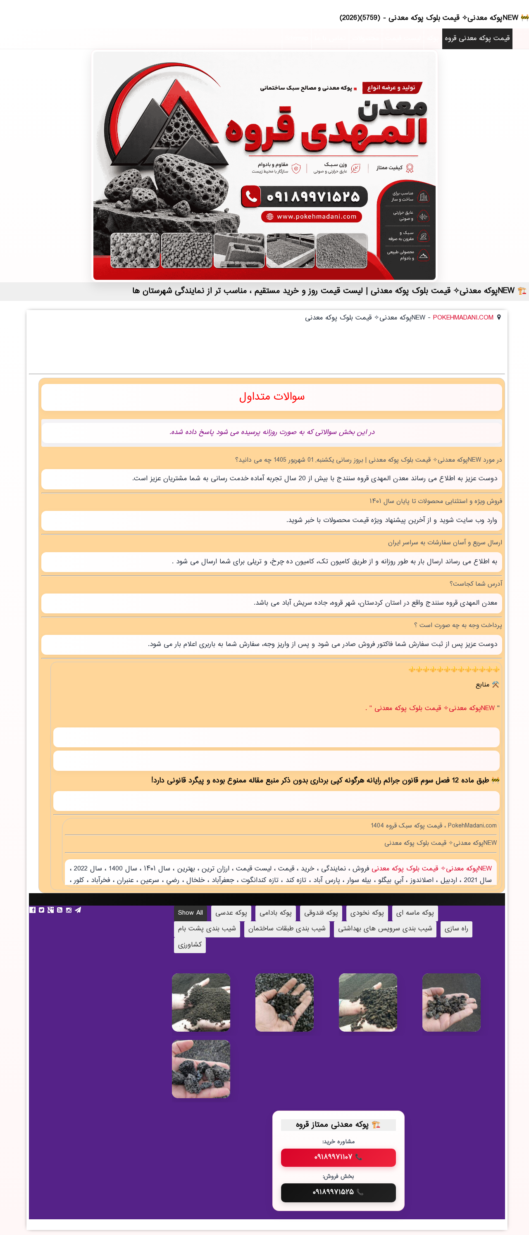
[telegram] (79, 910)
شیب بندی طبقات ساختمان (287, 929)
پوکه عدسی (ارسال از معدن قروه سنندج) (296, 1008)
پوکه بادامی (276, 913)
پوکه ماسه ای (415, 913)
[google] (51, 910)
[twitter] (42, 910)
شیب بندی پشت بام (207, 929)
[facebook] (33, 910)
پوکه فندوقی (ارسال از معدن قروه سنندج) (464, 1008)
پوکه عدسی (231, 913)
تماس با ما (330, 39)
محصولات (365, 39)
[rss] (60, 910)
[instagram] (70, 910)
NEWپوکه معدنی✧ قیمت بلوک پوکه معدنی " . (431, 709)
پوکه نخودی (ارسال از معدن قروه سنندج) (380, 1008)
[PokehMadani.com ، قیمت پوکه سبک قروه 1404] (264, 165)
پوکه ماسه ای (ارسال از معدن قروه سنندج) (213, 1012)
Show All (190, 913)
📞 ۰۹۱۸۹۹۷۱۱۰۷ (338, 1157)
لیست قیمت (403, 39)
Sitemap (296, 39)
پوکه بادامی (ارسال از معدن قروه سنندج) (213, 1075)
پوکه (433, 39)
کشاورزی (190, 945)
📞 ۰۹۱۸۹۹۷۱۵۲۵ (338, 1192)
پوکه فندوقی (321, 913)
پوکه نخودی (367, 913)
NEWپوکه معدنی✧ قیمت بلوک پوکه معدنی (430, 869)
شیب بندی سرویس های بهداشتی (385, 929)
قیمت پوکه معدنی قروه (477, 39)
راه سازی (456, 929)
